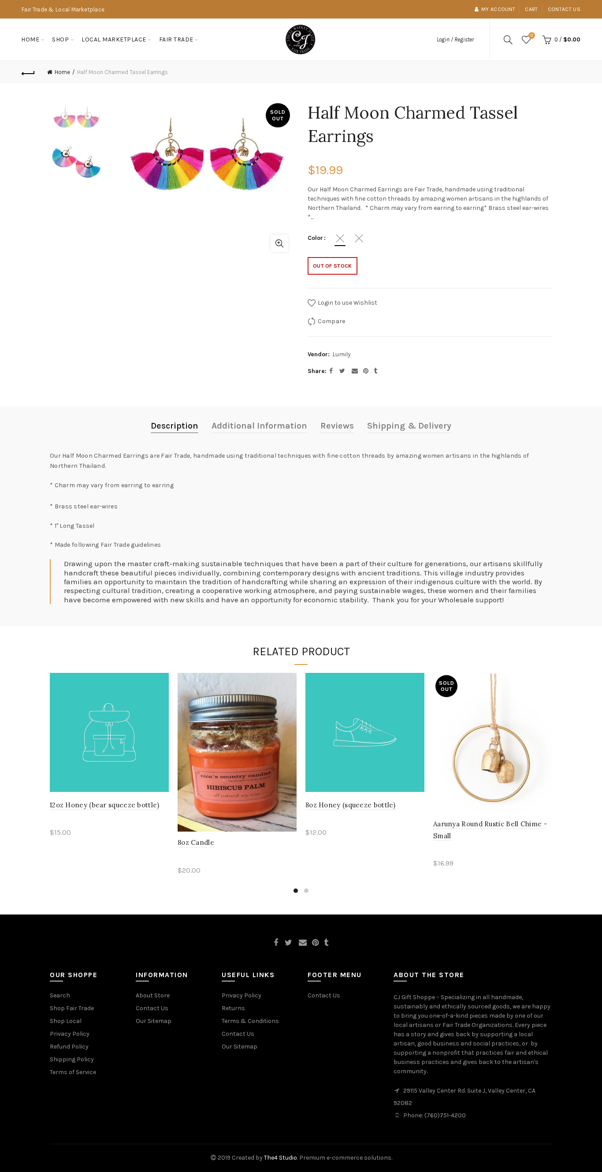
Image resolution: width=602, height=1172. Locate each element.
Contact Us (152, 1008)
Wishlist (532, 35)
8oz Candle (196, 842)
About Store (153, 995)
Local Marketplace (114, 39)
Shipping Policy (72, 1059)
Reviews (337, 426)
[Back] (28, 72)
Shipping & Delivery (409, 426)
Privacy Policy (69, 1034)
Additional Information (259, 426)
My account (498, 9)
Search (60, 995)
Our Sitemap (153, 1021)
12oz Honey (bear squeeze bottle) (105, 805)
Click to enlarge (279, 243)
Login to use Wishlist (346, 302)
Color (315, 238)
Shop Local (66, 1021)
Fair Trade (176, 39)
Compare (331, 321)
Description (174, 426)
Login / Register (455, 39)
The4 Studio (280, 1157)
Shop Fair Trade (72, 1008)
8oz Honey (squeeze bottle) (350, 805)
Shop (60, 39)
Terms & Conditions (250, 1021)
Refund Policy (69, 1046)
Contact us (564, 9)
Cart (531, 9)
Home (30, 39)
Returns (233, 1008)
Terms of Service (73, 1072)
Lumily (341, 354)
